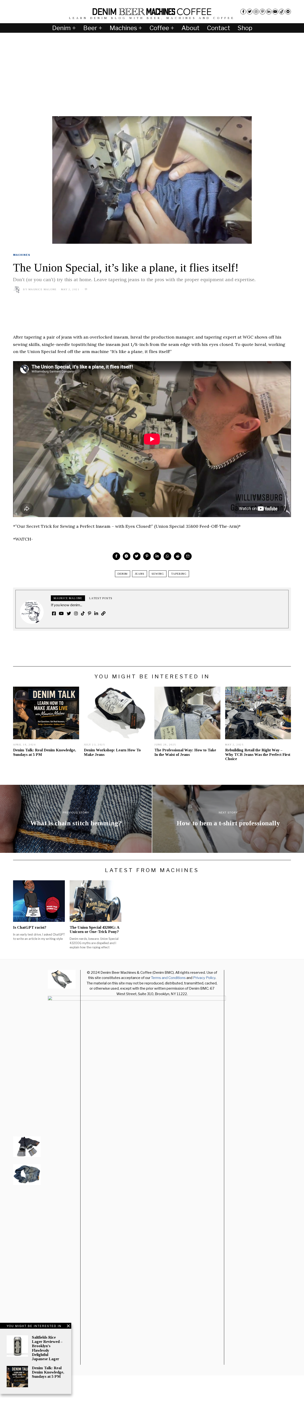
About (190, 28)
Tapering (178, 573)
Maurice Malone (42, 289)
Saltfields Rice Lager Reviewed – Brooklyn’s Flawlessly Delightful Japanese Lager (47, 1348)
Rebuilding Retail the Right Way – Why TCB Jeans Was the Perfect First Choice (257, 754)
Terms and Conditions (168, 978)
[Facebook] (243, 11)
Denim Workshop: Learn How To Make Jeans (112, 752)
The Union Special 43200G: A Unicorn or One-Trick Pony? (94, 929)
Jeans (139, 573)
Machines (123, 28)
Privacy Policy (204, 978)
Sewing (158, 573)
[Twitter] (249, 11)
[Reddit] (288, 11)
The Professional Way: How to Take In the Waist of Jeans (185, 752)
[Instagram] (256, 11)
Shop (245, 28)
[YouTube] (275, 11)
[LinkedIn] (269, 11)
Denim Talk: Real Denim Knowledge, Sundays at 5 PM (48, 1372)
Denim (61, 28)
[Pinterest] (262, 11)
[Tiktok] (282, 11)
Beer (90, 28)
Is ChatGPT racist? (29, 927)
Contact (218, 28)
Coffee (159, 28)
